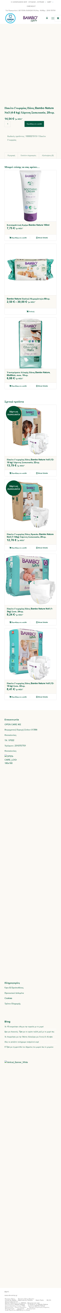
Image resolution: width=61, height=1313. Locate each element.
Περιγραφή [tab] (11, 155)
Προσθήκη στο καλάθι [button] (19, 238)
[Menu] (52, 18)
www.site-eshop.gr (11, 1295)
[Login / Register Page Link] (45, 18)
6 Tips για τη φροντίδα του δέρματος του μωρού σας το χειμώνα (29, 1047)
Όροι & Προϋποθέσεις (14, 987)
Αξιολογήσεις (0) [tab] (48, 155)
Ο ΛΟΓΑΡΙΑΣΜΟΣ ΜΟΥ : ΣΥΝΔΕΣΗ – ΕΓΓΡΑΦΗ (27, 2)
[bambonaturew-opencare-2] (25, 18)
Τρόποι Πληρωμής (13, 1003)
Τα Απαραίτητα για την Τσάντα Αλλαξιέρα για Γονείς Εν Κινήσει (29, 1037)
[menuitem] (28, 2)
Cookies (8, 998)
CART (49, 2)
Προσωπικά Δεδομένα (14, 993)
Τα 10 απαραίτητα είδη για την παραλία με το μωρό (24, 1026)
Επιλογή (31, 312)
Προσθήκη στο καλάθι (34, 124)
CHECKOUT (31, 6)
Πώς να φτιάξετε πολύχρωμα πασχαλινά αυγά (22, 1042)
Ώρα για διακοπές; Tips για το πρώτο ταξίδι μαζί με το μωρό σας (29, 1031)
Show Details (43, 238)
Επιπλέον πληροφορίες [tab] (28, 155)
